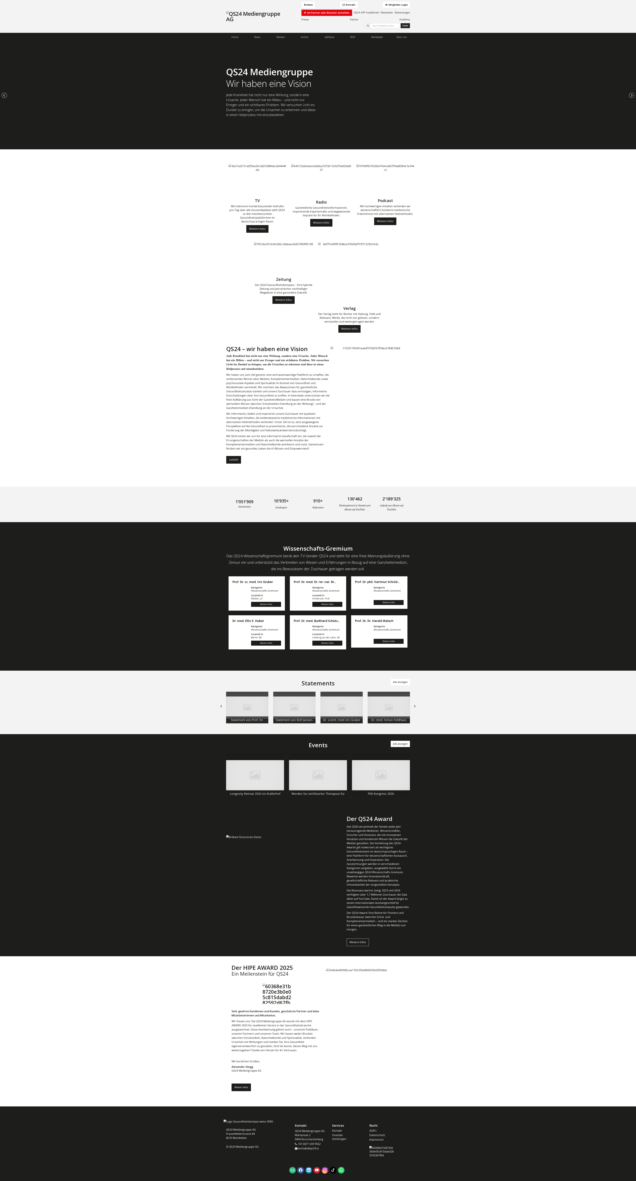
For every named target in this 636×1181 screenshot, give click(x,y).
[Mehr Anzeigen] (247, 707)
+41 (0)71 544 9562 (309, 1144)
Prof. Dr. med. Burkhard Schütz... (317, 621)
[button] (4, 95)
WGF (352, 37)
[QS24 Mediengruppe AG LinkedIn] (308, 1170)
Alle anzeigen (400, 682)
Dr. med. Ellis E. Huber (248, 621)
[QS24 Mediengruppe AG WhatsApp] (341, 1170)
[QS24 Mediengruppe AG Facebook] (300, 1170)
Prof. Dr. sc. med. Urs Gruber (252, 582)
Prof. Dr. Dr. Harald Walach (374, 621)
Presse (305, 19)
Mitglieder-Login (398, 4)
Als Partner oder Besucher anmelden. (328, 12)
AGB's (373, 1130)
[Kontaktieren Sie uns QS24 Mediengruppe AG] (292, 1170)
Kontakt (350, 4)
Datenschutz (377, 1135)
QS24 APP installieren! (366, 12)
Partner (354, 19)
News (310, 4)
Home (235, 37)
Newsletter (387, 12)
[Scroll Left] (221, 708)
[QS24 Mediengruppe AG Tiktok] (333, 1170)
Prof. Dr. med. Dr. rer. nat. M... (315, 582)
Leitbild (233, 459)
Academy (404, 19)
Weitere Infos (257, 229)
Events (305, 37)
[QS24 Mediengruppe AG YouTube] (317, 1170)
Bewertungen (402, 12)
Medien (281, 37)
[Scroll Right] (415, 708)
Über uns (401, 37)
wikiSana (329, 37)
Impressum (376, 1139)
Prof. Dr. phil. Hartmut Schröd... (377, 582)
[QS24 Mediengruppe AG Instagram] (325, 1170)
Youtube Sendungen (339, 1137)
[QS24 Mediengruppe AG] (253, 16)
